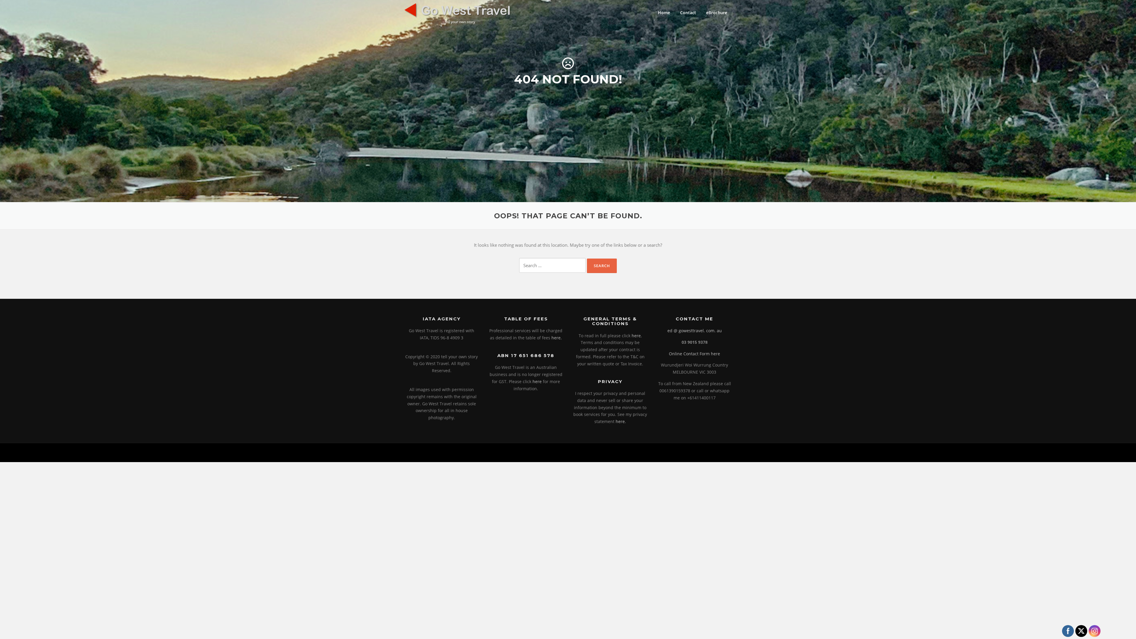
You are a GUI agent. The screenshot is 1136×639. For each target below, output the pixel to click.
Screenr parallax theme (682, 452)
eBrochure (716, 12)
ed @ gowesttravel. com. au (694, 330)
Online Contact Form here (694, 353)
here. (556, 338)
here (537, 381)
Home (664, 12)
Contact (688, 12)
